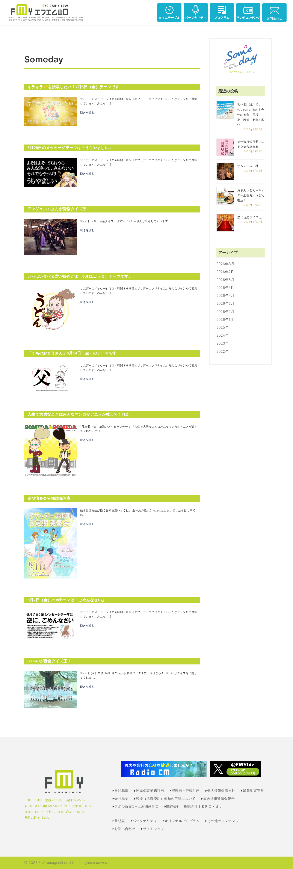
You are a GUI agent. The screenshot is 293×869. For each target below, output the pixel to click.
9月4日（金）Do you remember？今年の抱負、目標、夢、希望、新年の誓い (251, 114)
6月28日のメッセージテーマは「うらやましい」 (70, 148)
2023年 (222, 343)
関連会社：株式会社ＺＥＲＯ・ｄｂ (194, 806)
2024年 (222, 335)
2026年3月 (225, 303)
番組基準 (121, 790)
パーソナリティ (195, 17)
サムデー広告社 (248, 166)
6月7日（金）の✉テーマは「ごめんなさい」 (66, 600)
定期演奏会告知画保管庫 (49, 498)
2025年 (222, 327)
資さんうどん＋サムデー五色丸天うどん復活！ (251, 195)
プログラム (222, 17)
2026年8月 (225, 264)
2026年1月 (225, 319)
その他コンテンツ (248, 17)
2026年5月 (225, 287)
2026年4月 (225, 295)
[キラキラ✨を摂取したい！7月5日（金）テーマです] (50, 111)
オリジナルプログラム (182, 821)
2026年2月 (225, 311)
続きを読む (87, 112)
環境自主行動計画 (186, 790)
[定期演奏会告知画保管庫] (50, 543)
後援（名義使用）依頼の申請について (165, 798)
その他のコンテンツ (223, 821)
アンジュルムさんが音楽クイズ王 (56, 209)
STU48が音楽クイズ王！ (49, 661)
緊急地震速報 (253, 790)
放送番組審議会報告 (219, 798)
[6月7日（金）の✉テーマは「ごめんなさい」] (50, 624)
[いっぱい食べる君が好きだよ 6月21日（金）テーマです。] (50, 309)
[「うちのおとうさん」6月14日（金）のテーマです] (50, 377)
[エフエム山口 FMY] (44, 12)
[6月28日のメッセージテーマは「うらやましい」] (50, 172)
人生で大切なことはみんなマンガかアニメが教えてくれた (78, 414)
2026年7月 (225, 272)
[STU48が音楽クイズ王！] (50, 689)
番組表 (119, 821)
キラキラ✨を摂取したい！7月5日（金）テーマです (73, 87)
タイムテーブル (169, 17)
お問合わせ (274, 18)
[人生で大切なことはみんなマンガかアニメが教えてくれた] (50, 450)
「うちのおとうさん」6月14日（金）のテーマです (72, 353)
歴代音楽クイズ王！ (251, 217)
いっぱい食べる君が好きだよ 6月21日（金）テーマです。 (79, 276)
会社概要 (121, 798)
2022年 (222, 351)
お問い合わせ (124, 829)
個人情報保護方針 (221, 790)
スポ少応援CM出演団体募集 (136, 806)
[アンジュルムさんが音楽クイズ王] (50, 236)
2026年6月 (225, 279)
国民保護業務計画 (150, 790)
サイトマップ (153, 829)
